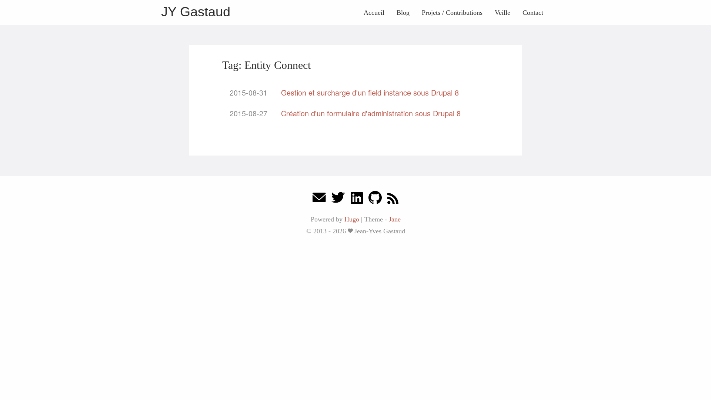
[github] (375, 199)
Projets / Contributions (452, 12)
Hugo (351, 219)
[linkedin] (357, 199)
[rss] (392, 199)
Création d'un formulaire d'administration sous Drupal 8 (371, 113)
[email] (319, 199)
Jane (395, 219)
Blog (403, 12)
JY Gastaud (195, 11)
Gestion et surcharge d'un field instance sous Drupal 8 (370, 92)
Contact (533, 12)
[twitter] (338, 199)
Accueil (374, 12)
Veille (502, 12)
